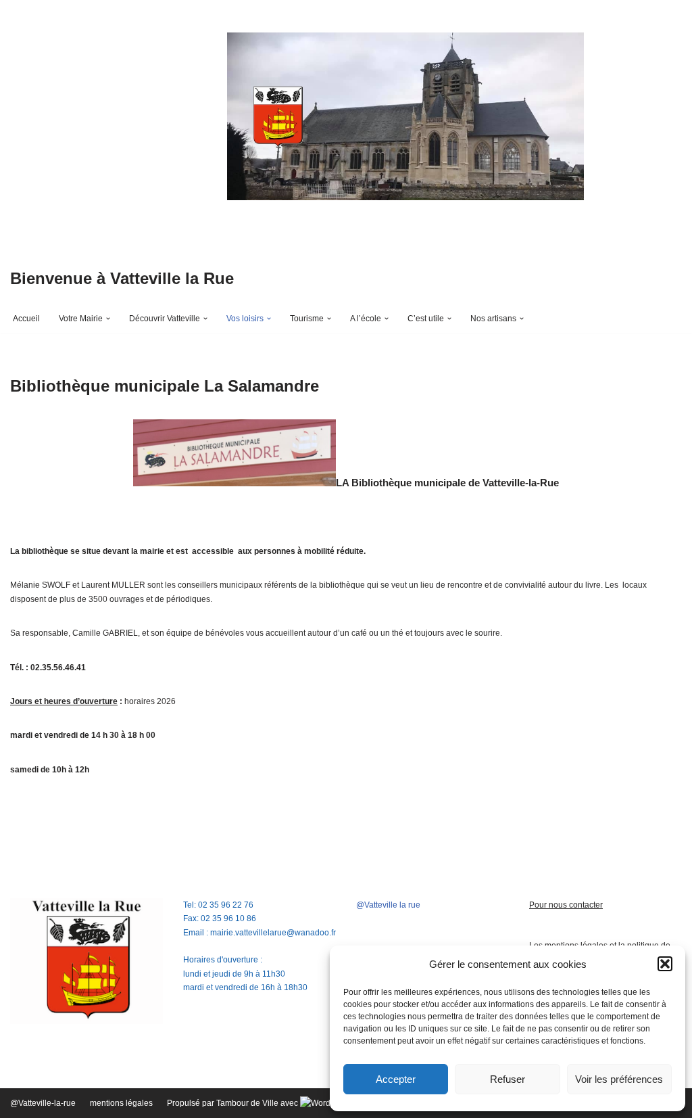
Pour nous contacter (566, 905)
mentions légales (121, 1103)
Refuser (507, 1079)
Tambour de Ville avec (258, 1103)
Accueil (26, 318)
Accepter (396, 1079)
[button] (665, 964)
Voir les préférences (619, 1079)
